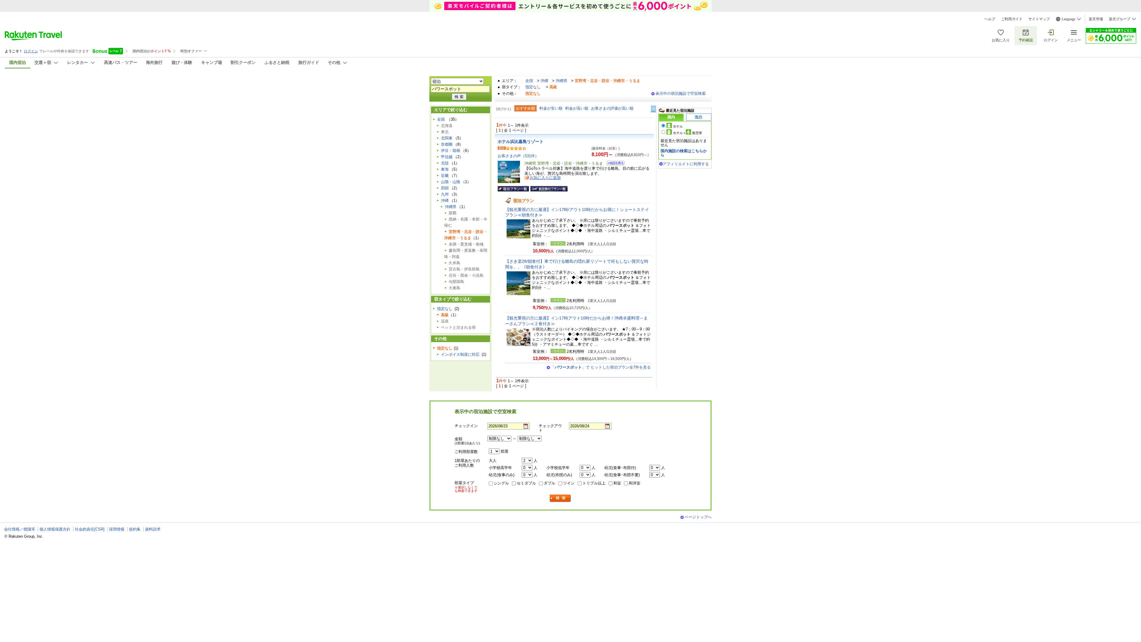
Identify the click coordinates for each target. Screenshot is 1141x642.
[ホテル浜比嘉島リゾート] (614, 164)
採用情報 (116, 529)
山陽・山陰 (450, 182)
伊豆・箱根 (450, 150)
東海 (445, 169)
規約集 (135, 529)
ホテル (678, 126)
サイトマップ (1039, 19)
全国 (529, 80)
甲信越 (447, 157)
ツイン (569, 483)
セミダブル (526, 483)
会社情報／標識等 (19, 529)
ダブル (549, 483)
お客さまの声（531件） (518, 156)
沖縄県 (561, 80)
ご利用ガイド (1011, 19)
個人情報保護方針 (55, 529)
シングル (501, 483)
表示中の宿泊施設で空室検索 (680, 93)
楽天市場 (1096, 19)
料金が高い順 (576, 108)
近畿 (445, 175)
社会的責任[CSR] (90, 529)
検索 (560, 498)
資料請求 (152, 529)
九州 (445, 194)
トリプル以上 (594, 483)
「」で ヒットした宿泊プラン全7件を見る (601, 367)
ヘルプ (989, 19)
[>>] (654, 108)
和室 (617, 483)
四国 (445, 188)
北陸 (445, 163)
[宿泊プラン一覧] (513, 188)
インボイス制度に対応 (460, 354)
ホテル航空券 (687, 133)
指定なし (533, 87)
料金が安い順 (550, 108)
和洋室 (634, 483)
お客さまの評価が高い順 (612, 108)
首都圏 (447, 144)
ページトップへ (698, 517)
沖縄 (544, 80)
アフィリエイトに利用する (686, 164)
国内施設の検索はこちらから (684, 153)
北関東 (447, 138)
